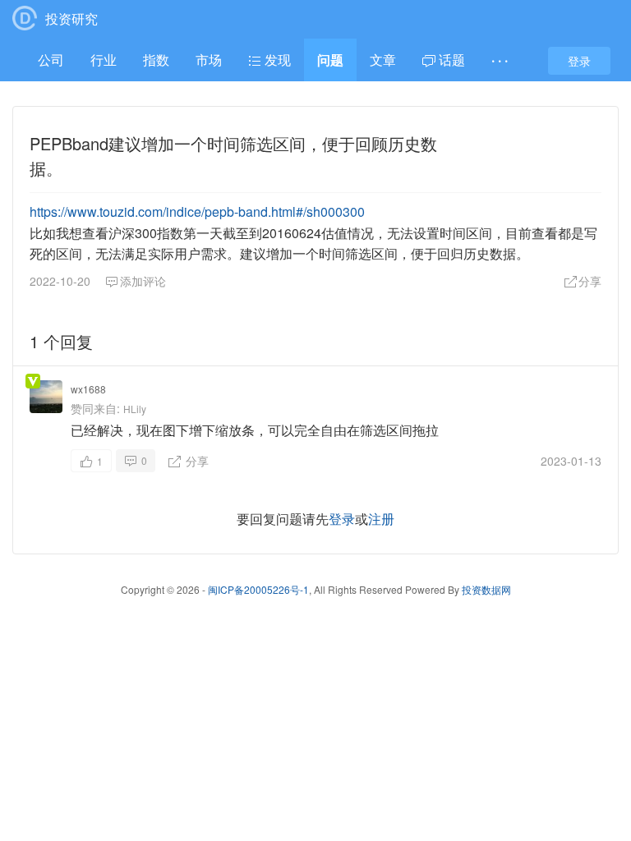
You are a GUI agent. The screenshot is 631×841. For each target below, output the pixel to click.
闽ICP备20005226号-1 (258, 589)
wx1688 (88, 389)
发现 (276, 59)
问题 (330, 59)
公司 (51, 59)
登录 (579, 61)
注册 (381, 518)
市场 (209, 59)
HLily (134, 409)
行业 (103, 59)
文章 (383, 59)
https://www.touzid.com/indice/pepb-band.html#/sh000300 (197, 211)
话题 (450, 59)
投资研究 (71, 18)
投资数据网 (486, 589)
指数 (156, 59)
